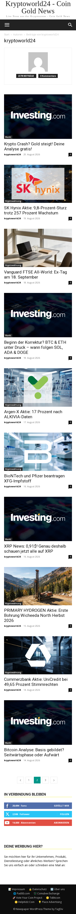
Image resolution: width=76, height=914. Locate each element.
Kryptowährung (13, 201)
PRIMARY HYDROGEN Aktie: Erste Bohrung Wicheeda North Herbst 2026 (36, 615)
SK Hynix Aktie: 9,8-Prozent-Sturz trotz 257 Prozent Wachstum (35, 210)
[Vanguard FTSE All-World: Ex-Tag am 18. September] (38, 248)
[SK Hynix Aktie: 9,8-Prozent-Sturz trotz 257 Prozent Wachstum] (38, 184)
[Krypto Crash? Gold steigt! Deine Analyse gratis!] (38, 116)
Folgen (64, 814)
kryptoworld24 (12, 154)
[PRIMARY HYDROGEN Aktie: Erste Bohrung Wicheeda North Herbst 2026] (38, 586)
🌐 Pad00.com (21, 893)
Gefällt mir (61, 805)
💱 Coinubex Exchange (47, 893)
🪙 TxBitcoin (53, 897)
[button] (70, 24)
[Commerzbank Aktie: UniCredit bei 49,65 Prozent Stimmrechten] (38, 655)
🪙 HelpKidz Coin (24, 902)
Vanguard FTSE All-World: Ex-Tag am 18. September (35, 275)
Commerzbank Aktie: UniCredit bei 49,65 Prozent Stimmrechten (36, 682)
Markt (8, 137)
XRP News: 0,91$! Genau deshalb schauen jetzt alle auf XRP (35, 549)
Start (6, 34)
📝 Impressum (16, 889)
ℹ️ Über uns (57, 889)
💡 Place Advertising (50, 902)
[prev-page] (20, 780)
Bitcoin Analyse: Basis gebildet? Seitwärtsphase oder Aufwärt (34, 752)
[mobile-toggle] (6, 24)
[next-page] (53, 780)
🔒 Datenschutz (38, 889)
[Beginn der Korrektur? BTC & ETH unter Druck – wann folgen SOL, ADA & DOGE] (38, 315)
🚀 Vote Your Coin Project (27, 897)
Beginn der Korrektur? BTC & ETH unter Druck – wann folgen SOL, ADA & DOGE (35, 347)
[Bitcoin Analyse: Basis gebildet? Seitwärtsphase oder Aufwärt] (38, 722)
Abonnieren (61, 822)
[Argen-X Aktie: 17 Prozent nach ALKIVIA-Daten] (38, 387)
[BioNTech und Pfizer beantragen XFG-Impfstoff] (38, 452)
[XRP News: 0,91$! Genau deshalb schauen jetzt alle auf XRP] (38, 519)
